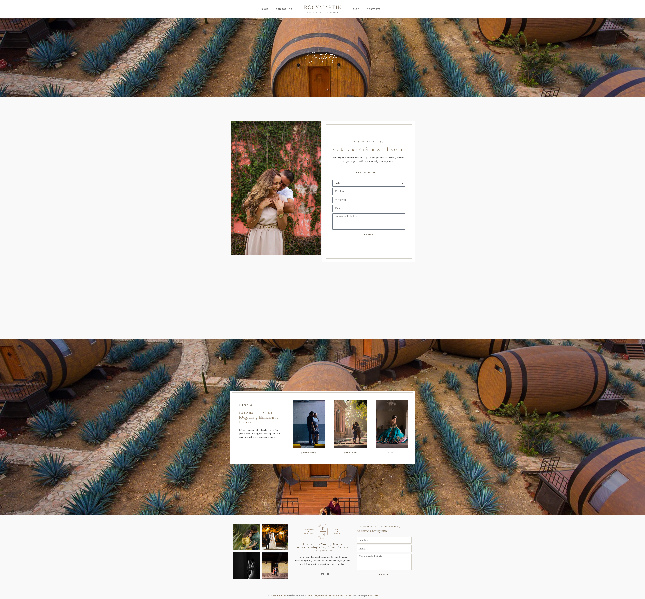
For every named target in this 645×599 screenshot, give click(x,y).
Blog (356, 9)
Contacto (374, 9)
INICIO (265, 9)
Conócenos (284, 9)
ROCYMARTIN (279, 595)
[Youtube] (328, 574)
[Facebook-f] (317, 574)
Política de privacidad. (318, 595)
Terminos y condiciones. (340, 595)
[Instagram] (322, 574)
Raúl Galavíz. (374, 595)
